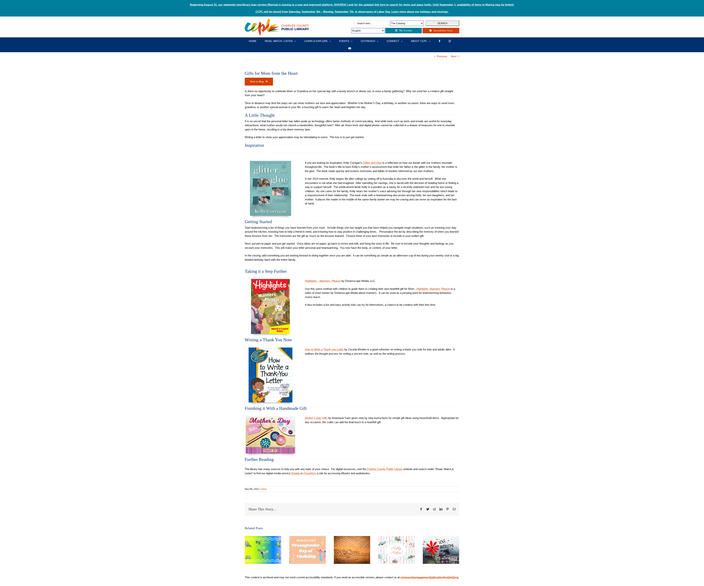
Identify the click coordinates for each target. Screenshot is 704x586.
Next (453, 56)
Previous (442, 56)
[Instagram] (450, 41)
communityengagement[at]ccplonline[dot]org (429, 577)
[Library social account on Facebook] (439, 41)
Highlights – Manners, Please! (323, 280)
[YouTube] (349, 48)
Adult (263, 489)
